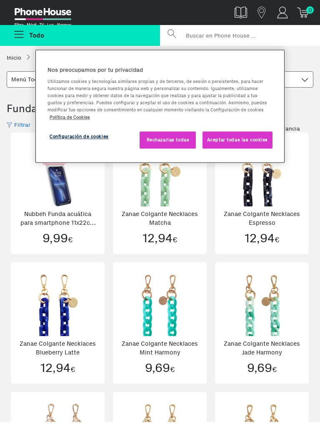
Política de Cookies (70, 117)
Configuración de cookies (79, 136)
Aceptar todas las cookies (237, 140)
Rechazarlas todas (168, 140)
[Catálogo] (240, 12)
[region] (160, 106)
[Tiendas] (261, 12)
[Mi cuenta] (282, 12)
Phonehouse (48, 14)
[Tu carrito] (303, 12)
